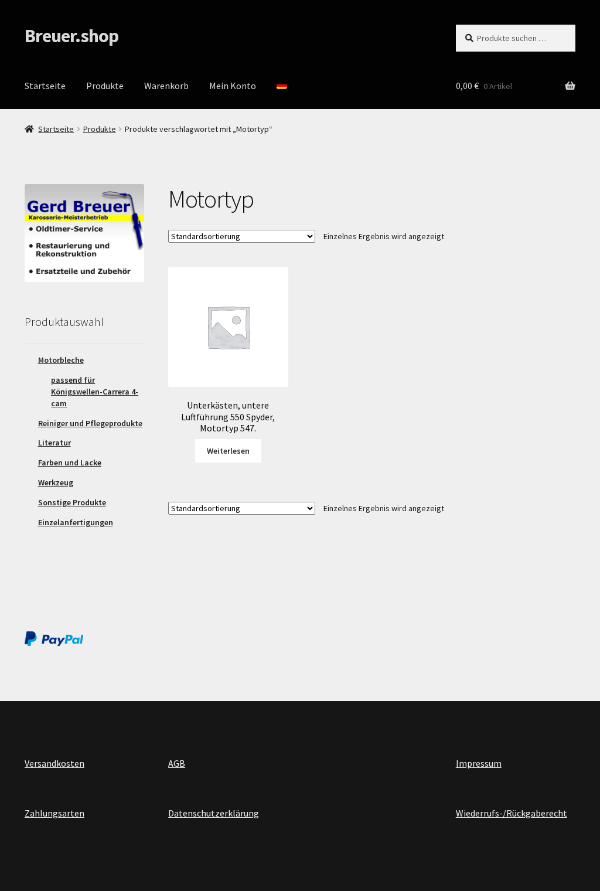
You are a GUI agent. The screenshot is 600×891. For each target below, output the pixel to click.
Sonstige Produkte (72, 502)
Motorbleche (61, 360)
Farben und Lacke (69, 462)
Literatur (54, 442)
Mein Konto (232, 85)
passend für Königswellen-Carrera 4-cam (94, 392)
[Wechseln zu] (281, 86)
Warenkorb (166, 85)
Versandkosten (54, 763)
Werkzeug (55, 482)
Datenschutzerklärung (213, 813)
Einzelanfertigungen (75, 522)
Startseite (45, 85)
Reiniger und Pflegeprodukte (90, 423)
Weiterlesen (228, 451)
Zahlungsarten (54, 813)
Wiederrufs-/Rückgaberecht (511, 813)
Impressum (479, 763)
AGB (176, 763)
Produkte (105, 85)
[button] (575, 16)
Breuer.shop (71, 35)
